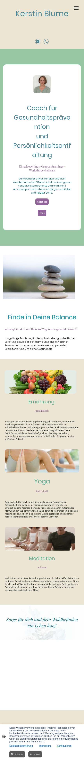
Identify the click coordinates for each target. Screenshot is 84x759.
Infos (42, 212)
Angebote (42, 201)
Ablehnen (35, 754)
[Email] (37, 41)
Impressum (45, 746)
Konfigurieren (64, 746)
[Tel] (46, 41)
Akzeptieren (17, 754)
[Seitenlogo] (42, 23)
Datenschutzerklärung (21, 746)
